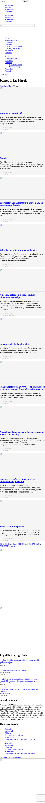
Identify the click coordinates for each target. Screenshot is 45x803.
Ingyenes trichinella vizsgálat (14, 344)
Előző (2, 544)
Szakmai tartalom (11, 40)
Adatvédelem (9, 9)
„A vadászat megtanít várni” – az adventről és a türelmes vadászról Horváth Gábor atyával (22, 388)
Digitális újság (14, 49)
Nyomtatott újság (15, 46)
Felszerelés (9, 42)
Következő (11, 546)
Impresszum (9, 7)
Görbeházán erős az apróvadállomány (18, 250)
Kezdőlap (3, 86)
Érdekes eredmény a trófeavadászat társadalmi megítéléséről (17, 480)
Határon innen (9, 315)
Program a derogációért (11, 113)
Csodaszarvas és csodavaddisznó (14, 670)
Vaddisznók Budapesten (12, 526)
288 (3, 546)
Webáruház (9, 51)
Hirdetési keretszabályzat (14, 735)
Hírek (7, 38)
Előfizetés (8, 11)
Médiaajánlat (9, 5)
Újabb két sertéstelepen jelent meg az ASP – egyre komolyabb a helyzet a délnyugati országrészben (19, 680)
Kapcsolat (8, 53)
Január (3, 158)
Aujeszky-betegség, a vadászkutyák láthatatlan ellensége (17, 296)
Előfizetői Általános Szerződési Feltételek (20, 739)
